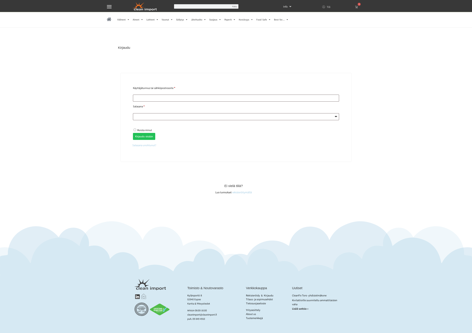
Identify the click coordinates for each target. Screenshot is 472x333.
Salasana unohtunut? (144, 145)
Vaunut (165, 19)
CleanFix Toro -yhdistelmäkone (309, 295)
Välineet (121, 19)
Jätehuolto (196, 19)
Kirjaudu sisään (144, 136)
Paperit (228, 19)
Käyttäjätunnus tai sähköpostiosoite (159, 87)
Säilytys (180, 19)
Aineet (136, 19)
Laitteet (150, 19)
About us (251, 314)
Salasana (144, 106)
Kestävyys (244, 19)
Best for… (279, 19)
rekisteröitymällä (242, 192)
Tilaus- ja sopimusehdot (259, 299)
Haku (234, 6)
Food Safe (261, 19)
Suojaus (213, 19)
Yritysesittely (253, 310)
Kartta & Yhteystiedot (198, 303)
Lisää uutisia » (300, 308)
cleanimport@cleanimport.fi (202, 314)
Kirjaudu (268, 295)
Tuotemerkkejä (254, 318)
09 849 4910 (198, 318)
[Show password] (336, 117)
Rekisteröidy (253, 295)
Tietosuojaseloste (256, 303)
